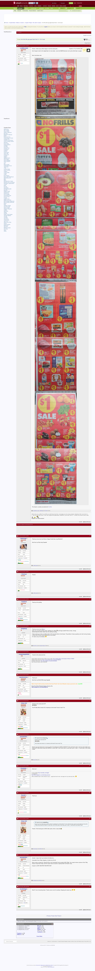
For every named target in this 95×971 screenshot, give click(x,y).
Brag (62, 8)
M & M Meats (6, 175)
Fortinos (5, 151)
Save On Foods (7, 206)
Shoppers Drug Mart (8, 208)
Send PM (80, 596)
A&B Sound (6, 129)
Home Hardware (7, 160)
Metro (5, 180)
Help (75, 3)
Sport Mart (6, 211)
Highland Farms (7, 158)
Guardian (5, 155)
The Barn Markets (7, 215)
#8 (90, 700)
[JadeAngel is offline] (23, 547)
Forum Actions (32, 10)
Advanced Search (76, 10)
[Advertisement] (42, 530)
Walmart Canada (7, 227)
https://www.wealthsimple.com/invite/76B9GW (51, 659)
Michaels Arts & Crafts (8, 181)
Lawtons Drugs (7, 169)
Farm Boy (6, 146)
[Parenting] (77, 6)
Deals (27, 8)
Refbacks (19, 934)
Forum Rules (39, 936)
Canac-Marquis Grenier (8, 138)
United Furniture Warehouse (7, 225)
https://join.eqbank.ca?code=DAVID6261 (49, 660)
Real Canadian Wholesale (9, 202)
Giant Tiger (6, 153)
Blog (15, 8)
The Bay (5, 216)
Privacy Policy (86, 941)
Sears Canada (7, 207)
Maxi (5, 179)
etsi (37, 645)
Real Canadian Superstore (9, 201)
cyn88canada (24, 48)
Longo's (5, 173)
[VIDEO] (39, 929)
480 (24, 902)
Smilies (39, 927)
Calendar (19, 10)
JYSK (5, 167)
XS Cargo (6, 228)
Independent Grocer (8, 165)
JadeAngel (41, 510)
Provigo (5, 197)
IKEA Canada (6, 164)
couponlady (35, 510)
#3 (90, 571)
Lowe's (5, 174)
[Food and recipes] (75, 6)
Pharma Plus (6, 193)
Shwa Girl (34, 645)
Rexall (5, 203)
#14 (90, 886)
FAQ (15, 10)
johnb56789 (23, 736)
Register (79, 3)
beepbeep (24, 628)
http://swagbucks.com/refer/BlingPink (40, 687)
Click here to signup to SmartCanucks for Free (25, 524)
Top (51, 8)
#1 (90, 45)
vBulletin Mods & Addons (49, 965)
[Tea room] (70, 6)
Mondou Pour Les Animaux (9, 182)
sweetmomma (23, 677)
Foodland (6, 150)
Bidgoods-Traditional (8, 134)
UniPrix (5, 223)
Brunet (5, 135)
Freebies (41, 8)
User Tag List (19, 32)
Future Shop (6, 152)
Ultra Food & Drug (7, 222)
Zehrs (5, 230)
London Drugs (6, 172)
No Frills (50, 506)
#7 (90, 674)
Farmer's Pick (6, 148)
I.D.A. (5, 162)
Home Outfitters (7, 161)
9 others (46, 510)
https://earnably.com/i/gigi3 (43, 772)
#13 (90, 854)
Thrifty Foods (6, 220)
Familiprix (6, 145)
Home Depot (6, 159)
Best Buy (6, 133)
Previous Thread (50, 915)
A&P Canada (6, 130)
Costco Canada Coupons (9, 141)
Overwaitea (6, 187)
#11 (90, 792)
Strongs (5, 213)
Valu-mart (6, 226)
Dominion (6, 142)
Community (25, 10)
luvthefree (40, 848)
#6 (90, 651)
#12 (90, 818)
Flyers (47, 8)
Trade (78, 8)
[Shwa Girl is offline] (23, 712)
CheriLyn (24, 574)
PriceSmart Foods (7, 195)
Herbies (5, 156)
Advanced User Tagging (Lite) (40, 965)
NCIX (5, 185)
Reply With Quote (88, 596)
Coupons (34, 8)
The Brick (6, 217)
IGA (4, 163)
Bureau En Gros (7, 136)
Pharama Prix (6, 192)
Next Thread (58, 915)
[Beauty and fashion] (73, 6)
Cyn (44, 629)
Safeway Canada (7, 205)
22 (87, 40)
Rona (5, 204)
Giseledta (23, 768)
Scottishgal (35, 880)
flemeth (23, 795)
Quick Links (40, 10)
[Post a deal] (80, 6)
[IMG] (38, 928)
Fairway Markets (7, 144)
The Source (6, 218)
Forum (20, 8)
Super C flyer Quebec (8, 214)
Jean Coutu (6, 166)
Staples (5, 212)
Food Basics (6, 149)
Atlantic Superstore (8, 132)
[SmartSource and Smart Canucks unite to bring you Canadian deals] (9, 121)
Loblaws (5, 171)
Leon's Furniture (7, 170)
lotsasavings (35, 848)
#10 (90, 765)
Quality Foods (6, 198)
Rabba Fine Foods (7, 200)
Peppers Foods (7, 191)
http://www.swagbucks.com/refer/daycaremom (41, 774)
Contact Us (49, 941)
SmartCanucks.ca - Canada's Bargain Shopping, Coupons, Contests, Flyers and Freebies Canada (68, 941)
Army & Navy (6, 131)
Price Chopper (7, 194)
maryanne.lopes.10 (42, 645)
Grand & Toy (6, 154)
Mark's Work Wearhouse (9, 176)
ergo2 (38, 510)
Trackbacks (39, 932)
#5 (90, 625)
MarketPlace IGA (7, 177)
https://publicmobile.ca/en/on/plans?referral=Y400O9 (63, 658)
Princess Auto (6, 196)
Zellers (5, 231)
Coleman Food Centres (8, 140)
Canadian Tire (6, 139)
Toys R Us (6, 221)
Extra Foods (6, 143)
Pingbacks (19, 933)
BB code (39, 925)
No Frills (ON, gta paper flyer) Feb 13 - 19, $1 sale (33, 39)
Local (69, 8)
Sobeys (5, 210)
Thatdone (24, 601)
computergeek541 (24, 654)
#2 (90, 535)
